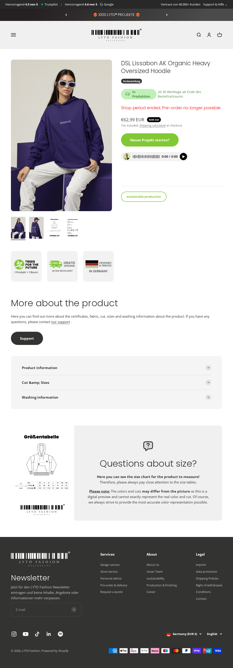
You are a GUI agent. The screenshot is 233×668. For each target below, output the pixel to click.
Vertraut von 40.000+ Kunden (180, 4)
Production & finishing (162, 585)
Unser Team (155, 571)
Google (109, 4)
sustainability (156, 578)
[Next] (167, 15)
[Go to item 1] (18, 228)
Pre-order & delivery (113, 585)
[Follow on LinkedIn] (49, 634)
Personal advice (111, 578)
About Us (153, 565)
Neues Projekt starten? (150, 140)
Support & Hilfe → (215, 4)
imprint (201, 565)
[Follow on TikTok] (37, 634)
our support (60, 321)
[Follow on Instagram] (14, 634)
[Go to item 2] (36, 228)
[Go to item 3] (54, 228)
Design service (109, 565)
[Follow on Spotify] (60, 634)
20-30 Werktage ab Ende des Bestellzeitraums (179, 94)
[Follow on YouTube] (26, 634)
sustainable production (144, 197)
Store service (109, 571)
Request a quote (111, 592)
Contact (201, 599)
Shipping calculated (152, 125)
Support (27, 338)
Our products (134, 176)
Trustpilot (51, 4)
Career (151, 592)
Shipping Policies (207, 578)
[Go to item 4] (73, 228)
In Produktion (141, 94)
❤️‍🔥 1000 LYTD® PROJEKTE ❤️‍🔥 (116, 14)
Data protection (206, 571)
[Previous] (66, 15)
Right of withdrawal (209, 585)
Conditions (203, 592)
